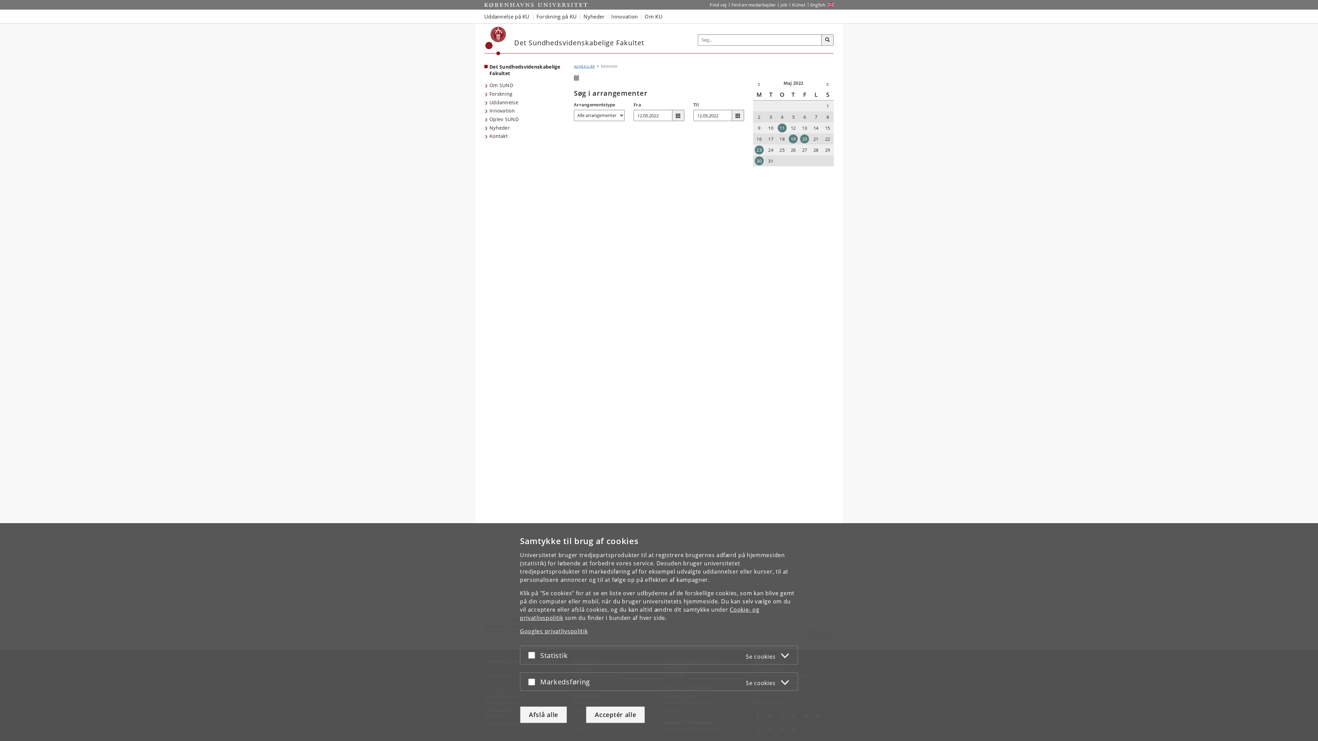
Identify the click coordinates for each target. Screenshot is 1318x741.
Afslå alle (543, 714)
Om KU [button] (653, 16)
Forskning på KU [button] (556, 16)
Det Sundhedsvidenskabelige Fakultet (524, 70)
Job (784, 5)
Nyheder (499, 128)
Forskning (501, 94)
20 (804, 139)
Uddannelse (503, 102)
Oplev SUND (504, 119)
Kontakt (498, 136)
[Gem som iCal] (576, 78)
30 (759, 161)
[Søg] (827, 40)
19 (793, 139)
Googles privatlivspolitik (554, 631)
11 (782, 128)
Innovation (502, 110)
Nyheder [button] (593, 16)
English (817, 5)
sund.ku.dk (584, 66)
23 (759, 150)
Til (696, 105)
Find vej (718, 5)
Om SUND (501, 85)
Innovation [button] (624, 16)
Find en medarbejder (753, 5)
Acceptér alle (615, 714)
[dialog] (659, 632)
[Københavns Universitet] (495, 41)
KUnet (799, 5)
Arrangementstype (594, 105)
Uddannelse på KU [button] (507, 16)
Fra (637, 105)
